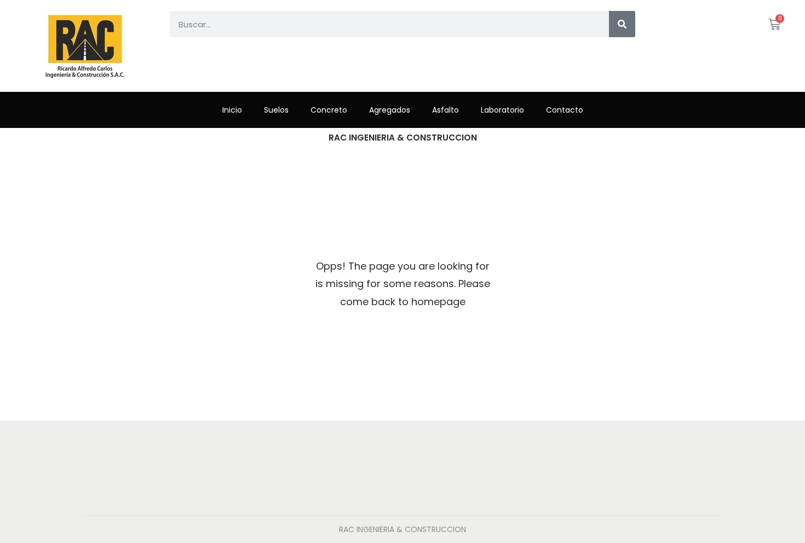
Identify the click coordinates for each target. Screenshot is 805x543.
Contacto (564, 109)
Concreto (329, 109)
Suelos (276, 109)
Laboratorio (502, 109)
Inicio (232, 109)
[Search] (622, 24)
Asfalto (445, 109)
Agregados (389, 109)
